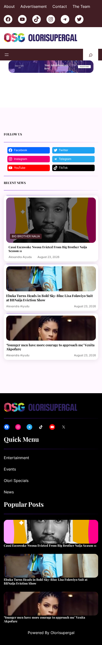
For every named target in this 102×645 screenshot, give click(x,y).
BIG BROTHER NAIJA (26, 236)
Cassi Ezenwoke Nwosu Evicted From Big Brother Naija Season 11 (48, 249)
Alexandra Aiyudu (20, 257)
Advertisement (33, 6)
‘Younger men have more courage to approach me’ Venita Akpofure (50, 347)
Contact (59, 6)
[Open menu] (6, 55)
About (9, 6)
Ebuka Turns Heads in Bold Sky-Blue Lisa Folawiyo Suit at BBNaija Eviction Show (49, 298)
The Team (81, 6)
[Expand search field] (90, 54)
